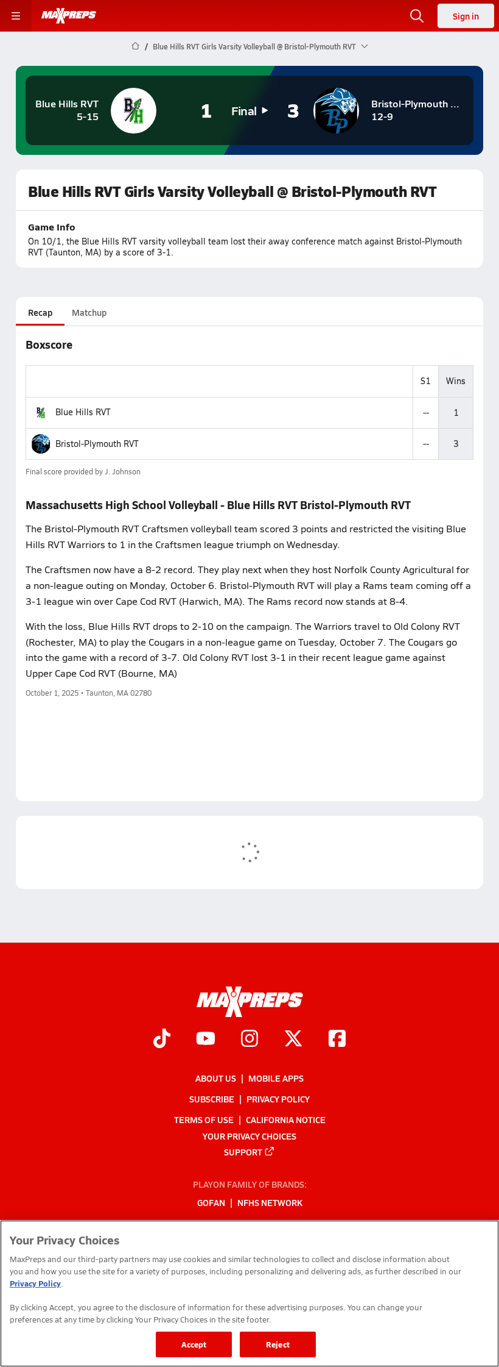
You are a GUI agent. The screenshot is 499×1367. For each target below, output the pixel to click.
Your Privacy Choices (249, 1135)
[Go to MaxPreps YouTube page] (205, 1040)
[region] (249, 1293)
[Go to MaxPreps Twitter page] (293, 1040)
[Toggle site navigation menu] (16, 16)
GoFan (211, 1203)
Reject (278, 1344)
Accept (194, 1344)
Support (243, 1152)
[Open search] (417, 16)
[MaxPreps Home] (68, 16)
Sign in (466, 16)
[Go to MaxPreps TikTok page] (162, 1040)
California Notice (286, 1120)
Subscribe (211, 1099)
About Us (215, 1078)
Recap (40, 312)
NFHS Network (269, 1203)
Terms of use (204, 1120)
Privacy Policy (278, 1099)
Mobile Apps (276, 1078)
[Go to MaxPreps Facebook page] (337, 1040)
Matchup (89, 312)
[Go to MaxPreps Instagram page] (249, 1040)
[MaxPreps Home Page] (135, 46)
